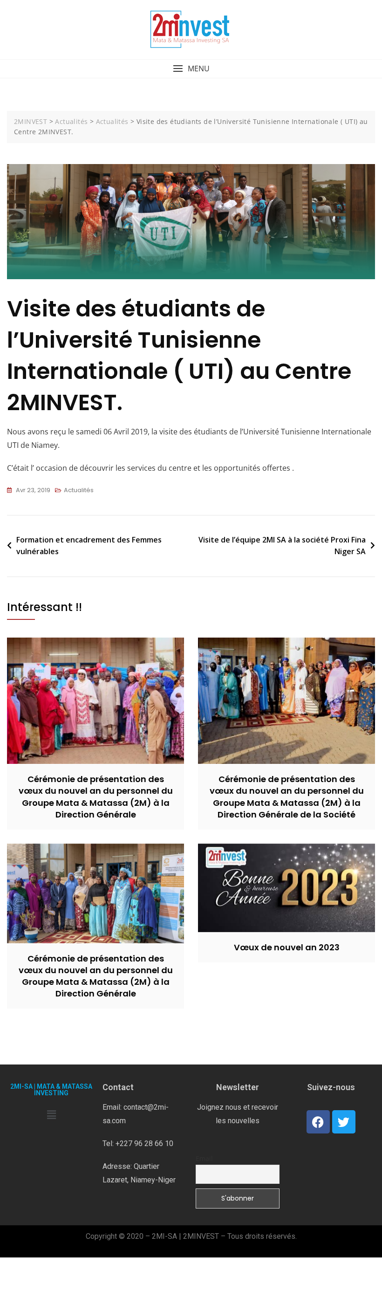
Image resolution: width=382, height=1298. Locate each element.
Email (204, 1158)
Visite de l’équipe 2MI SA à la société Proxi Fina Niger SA (282, 546)
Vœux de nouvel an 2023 (287, 947)
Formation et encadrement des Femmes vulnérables (89, 546)
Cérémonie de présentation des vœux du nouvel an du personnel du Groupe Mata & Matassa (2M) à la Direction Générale (96, 796)
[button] (191, 68)
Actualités (79, 490)
